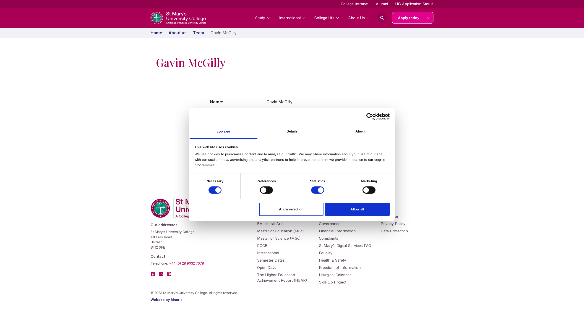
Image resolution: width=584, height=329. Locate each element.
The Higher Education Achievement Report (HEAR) (282, 278)
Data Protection (394, 231)
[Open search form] (382, 17)
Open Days (266, 267)
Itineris (176, 299)
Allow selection (291, 209)
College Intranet (354, 4)
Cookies (387, 209)
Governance (329, 223)
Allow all (357, 209)
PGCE (262, 245)
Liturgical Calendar (335, 275)
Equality (325, 253)
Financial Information (337, 231)
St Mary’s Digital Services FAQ (345, 245)
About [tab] (360, 131)
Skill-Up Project (332, 282)
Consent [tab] (223, 132)
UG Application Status (414, 4)
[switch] (266, 190)
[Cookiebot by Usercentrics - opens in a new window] (370, 116)
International (290, 18)
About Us (356, 18)
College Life (324, 18)
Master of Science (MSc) (279, 238)
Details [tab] (292, 131)
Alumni (382, 4)
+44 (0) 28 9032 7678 (186, 263)
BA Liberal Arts (270, 223)
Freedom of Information (340, 267)
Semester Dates (270, 260)
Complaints (328, 238)
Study (260, 18)
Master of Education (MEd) (280, 231)
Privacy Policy (393, 223)
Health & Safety (332, 260)
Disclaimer (390, 216)
